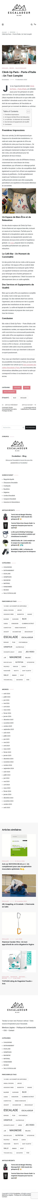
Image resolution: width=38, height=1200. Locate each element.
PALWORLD (6, 666)
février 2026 (7, 713)
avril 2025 (7, 745)
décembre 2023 (8, 798)
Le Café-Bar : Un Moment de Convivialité (17, 119)
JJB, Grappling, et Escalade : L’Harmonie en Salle (18, 905)
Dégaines (6, 492)
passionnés (14, 463)
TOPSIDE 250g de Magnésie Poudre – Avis (17, 982)
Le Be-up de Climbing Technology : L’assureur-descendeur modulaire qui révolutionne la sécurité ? (23, 534)
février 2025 (7, 752)
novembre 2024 (8, 762)
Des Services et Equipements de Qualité (17, 122)
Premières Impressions (12, 114)
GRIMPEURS (7, 577)
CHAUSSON (14, 623)
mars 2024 (7, 788)
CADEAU (6, 623)
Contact (11, 1030)
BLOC (14, 398)
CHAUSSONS (8, 567)
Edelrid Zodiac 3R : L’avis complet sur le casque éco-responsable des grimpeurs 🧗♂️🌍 (23, 543)
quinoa (24, 666)
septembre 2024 (9, 768)
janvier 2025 (7, 755)
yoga (12, 243)
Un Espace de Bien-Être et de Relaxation (17, 117)
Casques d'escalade (10, 499)
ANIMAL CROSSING (9, 610)
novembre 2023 (8, 801)
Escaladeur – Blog (19, 456)
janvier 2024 (7, 794)
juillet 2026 (7, 697)
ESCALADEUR (27, 637)
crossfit (6, 631)
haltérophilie (20, 647)
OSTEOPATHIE (30, 662)
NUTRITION (19, 662)
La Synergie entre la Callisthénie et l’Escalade (28, 407)
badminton (20, 614)
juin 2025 (6, 739)
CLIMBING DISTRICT (28, 623)
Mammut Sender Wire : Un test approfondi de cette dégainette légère (18, 943)
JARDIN (20, 652)
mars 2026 (7, 710)
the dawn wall (8, 679)
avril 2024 (7, 785)
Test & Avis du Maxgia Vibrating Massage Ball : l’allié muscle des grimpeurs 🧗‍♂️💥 (21, 517)
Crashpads (7, 486)
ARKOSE (19, 610)
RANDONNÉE (8, 586)
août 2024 (7, 772)
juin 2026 (6, 700)
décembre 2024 (8, 758)
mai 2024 (6, 781)
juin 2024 (6, 778)
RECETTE (16, 670)
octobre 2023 (8, 804)
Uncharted (19, 679)
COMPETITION (7, 627)
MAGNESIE (7, 580)
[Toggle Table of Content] (27, 111)
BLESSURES (15, 619)
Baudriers (7, 489)
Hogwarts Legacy (9, 652)
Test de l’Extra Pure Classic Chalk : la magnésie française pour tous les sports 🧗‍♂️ (23, 525)
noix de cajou (8, 662)
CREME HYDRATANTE (20, 627)
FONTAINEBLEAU (23, 642)
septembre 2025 (9, 729)
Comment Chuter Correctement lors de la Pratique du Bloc (10, 408)
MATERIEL (7, 583)
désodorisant (29, 631)
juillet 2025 (7, 736)
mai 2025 (6, 742)
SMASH (14, 675)
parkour (15, 666)
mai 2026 (6, 703)
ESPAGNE (6, 642)
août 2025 (7, 732)
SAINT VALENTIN (26, 670)
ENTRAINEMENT (9, 570)
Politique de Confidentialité (26, 1028)
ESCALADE (5, 68)
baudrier (6, 619)
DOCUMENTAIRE (17, 631)
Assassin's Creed (9, 614)
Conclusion (8, 124)
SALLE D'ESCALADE (20, 68)
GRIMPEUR (8, 647)
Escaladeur (5, 79)
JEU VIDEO (30, 652)
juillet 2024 (7, 775)
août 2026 (7, 693)
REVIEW (12, 68)
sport (22, 675)
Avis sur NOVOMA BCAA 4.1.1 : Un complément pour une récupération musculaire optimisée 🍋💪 (16, 867)
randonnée (7, 670)
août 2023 (7, 807)
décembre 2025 (8, 719)
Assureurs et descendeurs (12, 502)
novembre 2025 (8, 723)
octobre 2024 (8, 765)
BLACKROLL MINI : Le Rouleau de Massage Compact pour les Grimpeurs (23, 550)
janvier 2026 (7, 716)
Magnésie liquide (9, 479)
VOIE (27, 679)
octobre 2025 (8, 726)
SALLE (6, 675)
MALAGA (27, 657)
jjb (5, 657)
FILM (13, 642)
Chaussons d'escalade (11, 482)
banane (29, 614)
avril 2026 (7, 706)
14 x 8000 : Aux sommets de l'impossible (15, 606)
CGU (5, 1030)
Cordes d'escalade (9, 495)
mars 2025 (7, 749)
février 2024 (7, 791)
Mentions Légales (8, 1028)
